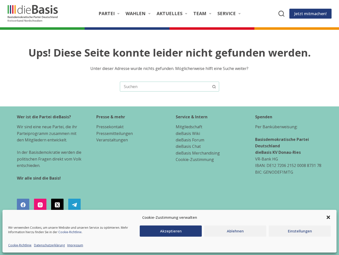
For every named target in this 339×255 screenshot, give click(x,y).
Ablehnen (235, 230)
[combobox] (164, 87)
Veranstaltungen (112, 140)
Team (199, 13)
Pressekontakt (110, 126)
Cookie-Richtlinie (70, 232)
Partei (107, 13)
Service (226, 13)
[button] (328, 217)
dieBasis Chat (188, 146)
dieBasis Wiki (188, 133)
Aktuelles (169, 13)
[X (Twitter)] (57, 205)
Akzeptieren (171, 230)
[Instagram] (40, 205)
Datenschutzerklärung (49, 245)
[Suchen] (281, 14)
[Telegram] (74, 205)
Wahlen (135, 13)
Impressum (75, 245)
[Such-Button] (214, 86)
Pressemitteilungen (114, 133)
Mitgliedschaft (189, 126)
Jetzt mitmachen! (310, 13)
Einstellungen (300, 230)
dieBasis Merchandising (198, 153)
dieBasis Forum (190, 140)
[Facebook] (23, 205)
